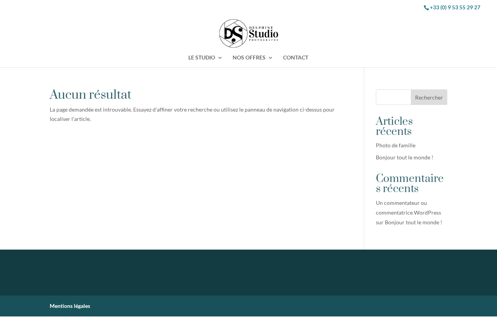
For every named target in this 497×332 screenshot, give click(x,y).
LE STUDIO (201, 58)
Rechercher (429, 97)
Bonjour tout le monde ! (404, 157)
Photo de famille (395, 145)
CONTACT (295, 58)
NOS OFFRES (249, 58)
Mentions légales (70, 305)
